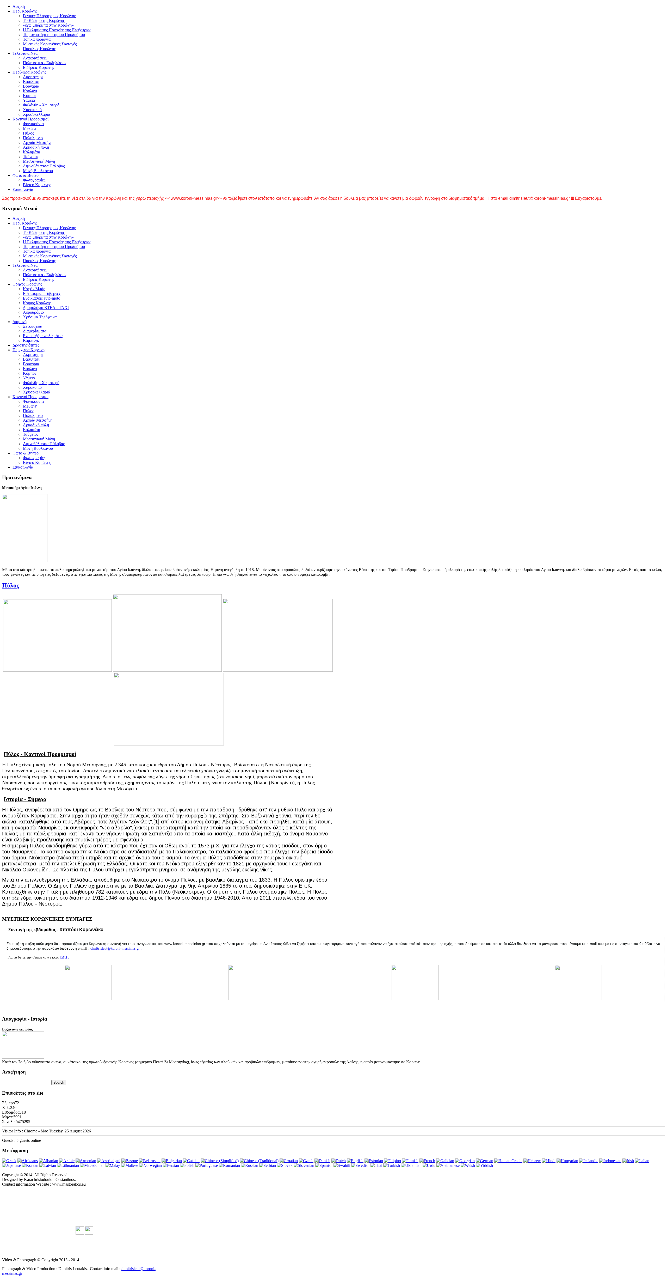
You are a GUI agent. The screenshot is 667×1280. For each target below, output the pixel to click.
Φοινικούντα (33, 124)
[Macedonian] (92, 1165)
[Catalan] (191, 1160)
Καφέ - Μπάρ (34, 289)
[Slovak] (285, 1165)
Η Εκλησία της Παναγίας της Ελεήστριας (57, 30)
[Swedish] (360, 1165)
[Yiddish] (484, 1165)
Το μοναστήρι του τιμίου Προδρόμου (54, 34)
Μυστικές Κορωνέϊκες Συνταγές (50, 44)
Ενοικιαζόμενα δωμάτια (43, 335)
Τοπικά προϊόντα (37, 39)
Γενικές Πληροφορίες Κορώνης (49, 16)
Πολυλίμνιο (33, 138)
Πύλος (28, 133)
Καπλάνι (30, 91)
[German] (484, 1160)
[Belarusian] (149, 1160)
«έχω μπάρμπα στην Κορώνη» (48, 25)
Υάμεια (29, 100)
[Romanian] (229, 1165)
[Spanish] (323, 1165)
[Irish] (628, 1160)
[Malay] (113, 1165)
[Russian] (249, 1165)
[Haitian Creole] (508, 1160)
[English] (355, 1160)
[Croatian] (289, 1160)
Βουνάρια (31, 86)
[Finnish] (410, 1160)
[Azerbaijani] (108, 1160)
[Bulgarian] (172, 1160)
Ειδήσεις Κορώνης (38, 67)
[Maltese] (129, 1165)
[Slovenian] (304, 1165)
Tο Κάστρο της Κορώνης (44, 20)
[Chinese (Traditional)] (259, 1160)
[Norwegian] (150, 1165)
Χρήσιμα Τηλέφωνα (40, 317)
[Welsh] (468, 1165)
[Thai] (376, 1165)
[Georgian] (465, 1160)
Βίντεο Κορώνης (37, 185)
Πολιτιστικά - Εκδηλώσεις (45, 62)
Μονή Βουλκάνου (38, 170)
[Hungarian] (567, 1160)
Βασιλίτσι (31, 81)
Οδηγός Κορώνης (27, 284)
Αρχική (19, 6)
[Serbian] (267, 1165)
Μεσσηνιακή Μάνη (39, 161)
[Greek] (9, 1160)
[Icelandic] (588, 1160)
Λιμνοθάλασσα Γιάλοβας (44, 166)
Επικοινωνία (23, 189)
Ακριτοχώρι (33, 77)
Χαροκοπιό (32, 109)
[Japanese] (11, 1165)
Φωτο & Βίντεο (26, 175)
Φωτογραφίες (34, 180)
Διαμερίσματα (34, 331)
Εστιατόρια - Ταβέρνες (41, 293)
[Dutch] (338, 1160)
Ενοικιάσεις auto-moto (41, 298)
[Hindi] (548, 1160)
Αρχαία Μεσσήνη (37, 142)
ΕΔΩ (63, 957)
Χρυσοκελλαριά (36, 114)
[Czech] (306, 1160)
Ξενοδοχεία (32, 326)
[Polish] (187, 1165)
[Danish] (322, 1160)
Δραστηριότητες (26, 345)
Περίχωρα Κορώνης (29, 72)
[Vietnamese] (448, 1165)
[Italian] (642, 1160)
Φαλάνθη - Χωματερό (41, 105)
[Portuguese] (206, 1165)
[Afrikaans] (27, 1160)
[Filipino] (392, 1160)
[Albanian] (48, 1160)
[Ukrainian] (411, 1165)
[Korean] (30, 1165)
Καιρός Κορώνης (37, 303)
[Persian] (171, 1165)
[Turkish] (391, 1165)
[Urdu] (429, 1165)
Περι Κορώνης (25, 11)
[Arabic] (67, 1160)
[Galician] (445, 1160)
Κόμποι (29, 95)
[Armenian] (86, 1160)
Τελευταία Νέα (25, 53)
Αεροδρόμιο (33, 312)
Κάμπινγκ (31, 340)
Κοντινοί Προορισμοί (30, 119)
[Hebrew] (532, 1160)
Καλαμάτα (31, 152)
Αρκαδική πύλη (36, 147)
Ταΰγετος (30, 156)
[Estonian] (374, 1160)
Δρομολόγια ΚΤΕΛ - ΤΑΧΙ (46, 307)
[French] (427, 1160)
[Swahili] (342, 1165)
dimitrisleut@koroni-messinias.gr (115, 948)
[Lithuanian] (68, 1165)
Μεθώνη (30, 128)
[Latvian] (47, 1165)
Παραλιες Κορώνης (39, 48)
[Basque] (129, 1160)
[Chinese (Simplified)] (220, 1160)
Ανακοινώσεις (34, 58)
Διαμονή (20, 321)
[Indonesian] (610, 1160)
